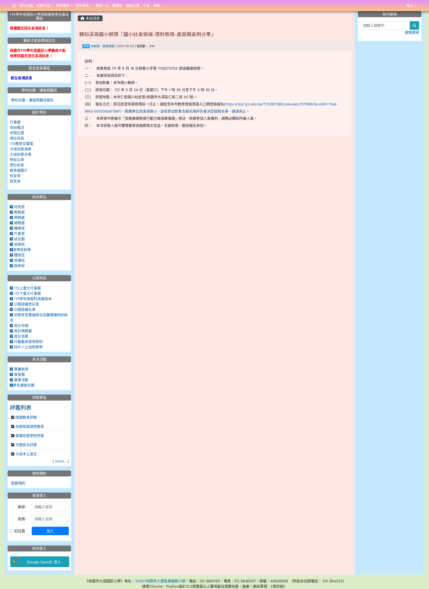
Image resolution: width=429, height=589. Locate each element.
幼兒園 (19, 239)
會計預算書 (22, 331)
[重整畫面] (14, 5)
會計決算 (20, 336)
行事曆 (15, 122)
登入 (50, 531)
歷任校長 (17, 165)
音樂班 (19, 244)
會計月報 (20, 325)
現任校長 (17, 138)
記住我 (19, 531)
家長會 (15, 181)
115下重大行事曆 (27, 293)
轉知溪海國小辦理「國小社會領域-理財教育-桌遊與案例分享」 (147, 34)
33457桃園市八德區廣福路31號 (160, 581)
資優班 (19, 260)
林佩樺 (95, 46)
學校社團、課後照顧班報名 (32, 100)
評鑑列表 (20, 407)
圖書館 (117, 5)
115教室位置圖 (21, 143)
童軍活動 (20, 380)
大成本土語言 (26, 454)
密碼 (21, 519)
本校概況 (17, 127)
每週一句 (102, 5)
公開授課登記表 (26, 304)
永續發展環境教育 (29, 426)
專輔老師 (20, 369)
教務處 (19, 212)
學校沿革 (17, 159)
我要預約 (17, 483)
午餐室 (19, 233)
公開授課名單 (24, 309)
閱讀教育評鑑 (26, 417)
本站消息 (92, 18)
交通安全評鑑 (26, 445)
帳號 (21, 507)
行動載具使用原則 (28, 341)
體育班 (19, 255)
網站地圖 (26, 5)
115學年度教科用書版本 (32, 299)
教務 (86, 46)
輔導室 (19, 228)
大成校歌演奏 (20, 149)
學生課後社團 (23, 385)
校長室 (19, 207)
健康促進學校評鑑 (29, 435)
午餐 (146, 5)
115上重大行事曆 (27, 288)
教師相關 (108, 46)
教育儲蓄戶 (19, 170)
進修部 (19, 265)
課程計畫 (132, 5)
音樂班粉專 (22, 249)
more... (60, 461)
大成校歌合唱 (20, 154)
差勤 (156, 5)
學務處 (19, 217)
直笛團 (19, 374)
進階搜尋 (412, 32)
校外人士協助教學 (28, 347)
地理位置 (17, 133)
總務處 (19, 223)
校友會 (15, 175)
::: (79, 12)
